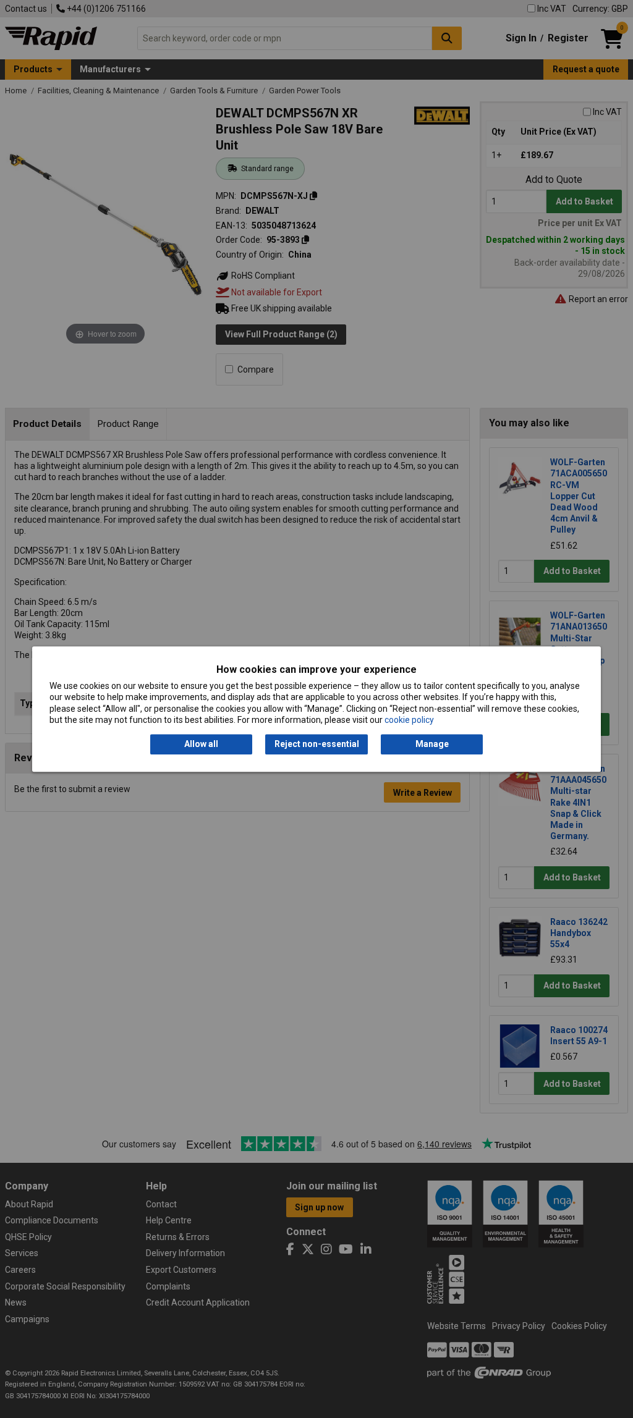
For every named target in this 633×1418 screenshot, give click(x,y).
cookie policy (409, 720)
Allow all (201, 744)
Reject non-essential (316, 744)
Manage (432, 744)
